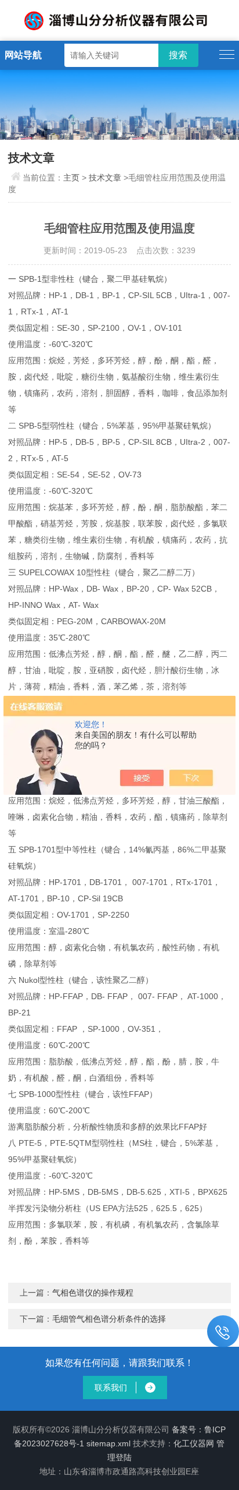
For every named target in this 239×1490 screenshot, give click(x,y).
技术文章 (105, 177)
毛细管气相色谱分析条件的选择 (109, 1318)
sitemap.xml (108, 1443)
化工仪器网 (193, 1443)
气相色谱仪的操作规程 (92, 1292)
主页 (71, 177)
